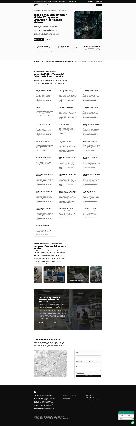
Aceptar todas (90, 1)
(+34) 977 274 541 (66, 396)
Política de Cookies (89, 395)
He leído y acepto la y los (87, 373)
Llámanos (48, 39)
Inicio (79, 4)
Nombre (78, 352)
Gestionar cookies (99, 1)
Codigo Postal (79, 361)
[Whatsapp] (132, 422)
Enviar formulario (88, 375)
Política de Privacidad (90, 397)
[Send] (133, 418)
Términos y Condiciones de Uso (92, 399)
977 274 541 (92, 4)
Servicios (83, 4)
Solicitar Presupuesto (38, 39)
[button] (50, 363)
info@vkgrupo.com (66, 398)
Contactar (98, 4)
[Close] (133, 412)
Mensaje (78, 366)
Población (91, 361)
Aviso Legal (88, 393)
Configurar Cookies (90, 400)
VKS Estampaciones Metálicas (43, 4)
